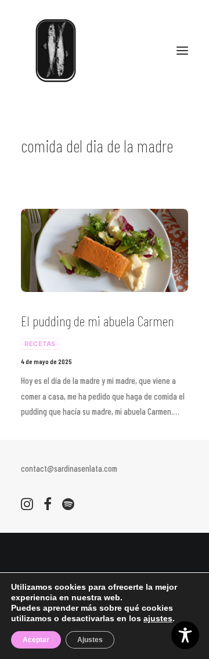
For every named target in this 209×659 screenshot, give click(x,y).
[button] (182, 50)
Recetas (40, 344)
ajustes (157, 618)
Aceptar (36, 640)
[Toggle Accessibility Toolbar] (185, 635)
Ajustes (90, 640)
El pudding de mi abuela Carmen (97, 320)
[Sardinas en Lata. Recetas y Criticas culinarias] (56, 51)
